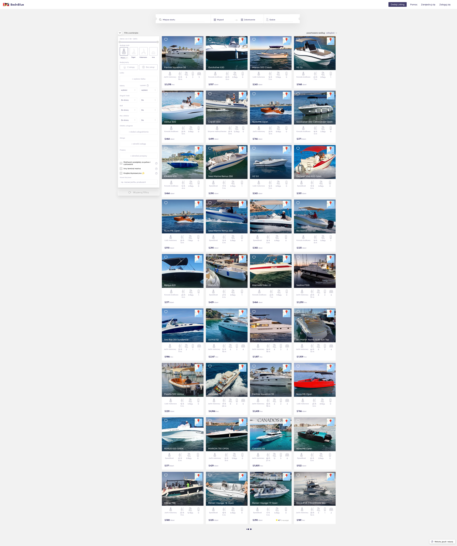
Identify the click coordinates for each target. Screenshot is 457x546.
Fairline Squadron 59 (175, 67)
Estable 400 (170, 176)
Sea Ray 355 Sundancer (176, 339)
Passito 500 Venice (174, 394)
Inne (153, 57)
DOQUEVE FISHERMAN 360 (310, 503)
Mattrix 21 (213, 285)
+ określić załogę (138, 144)
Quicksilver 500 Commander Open (314, 121)
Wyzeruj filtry (141, 192)
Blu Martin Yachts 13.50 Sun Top (312, 339)
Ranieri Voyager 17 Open (265, 503)
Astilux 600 (170, 121)
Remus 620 (170, 285)
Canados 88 (258, 448)
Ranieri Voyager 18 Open (221, 503)
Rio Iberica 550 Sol (306, 230)
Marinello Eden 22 (261, 285)
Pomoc (413, 4)
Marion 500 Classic (262, 67)
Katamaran (143, 57)
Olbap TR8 (170, 503)
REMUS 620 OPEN (173, 448)
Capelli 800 (214, 121)
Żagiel (133, 57)
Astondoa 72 (214, 394)
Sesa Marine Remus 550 (220, 176)
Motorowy (124, 58)
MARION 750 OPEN (218, 448)
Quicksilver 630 (216, 67)
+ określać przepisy (138, 156)
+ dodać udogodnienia (139, 132)
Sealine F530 (303, 285)
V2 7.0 (299, 67)
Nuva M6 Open (260, 121)
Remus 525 (257, 230)
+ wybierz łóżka (138, 79)
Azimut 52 (213, 339)
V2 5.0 (255, 176)
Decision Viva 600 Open (308, 176)
